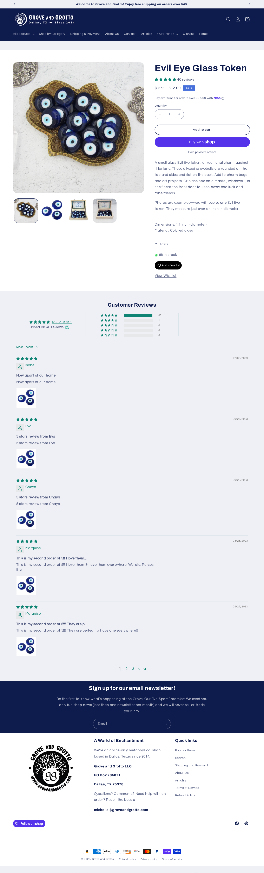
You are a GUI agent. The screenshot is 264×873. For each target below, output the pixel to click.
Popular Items (185, 750)
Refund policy (127, 859)
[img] (27, 359)
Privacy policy (149, 859)
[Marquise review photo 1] (26, 585)
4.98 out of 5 (62, 322)
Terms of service (172, 859)
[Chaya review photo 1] (26, 519)
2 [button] (127, 669)
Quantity (161, 105)
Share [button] (164, 244)
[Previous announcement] (14, 4)
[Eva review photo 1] (26, 459)
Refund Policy (185, 795)
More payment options (202, 152)
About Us (182, 773)
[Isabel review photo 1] (26, 398)
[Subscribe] (166, 724)
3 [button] (133, 669)
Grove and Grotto (103, 859)
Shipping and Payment (192, 765)
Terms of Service (187, 788)
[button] (23, 34)
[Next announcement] (249, 4)
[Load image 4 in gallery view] (105, 211)
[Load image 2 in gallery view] (52, 211)
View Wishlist (165, 276)
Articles (180, 780)
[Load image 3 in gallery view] (78, 211)
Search (180, 758)
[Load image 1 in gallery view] (26, 211)
